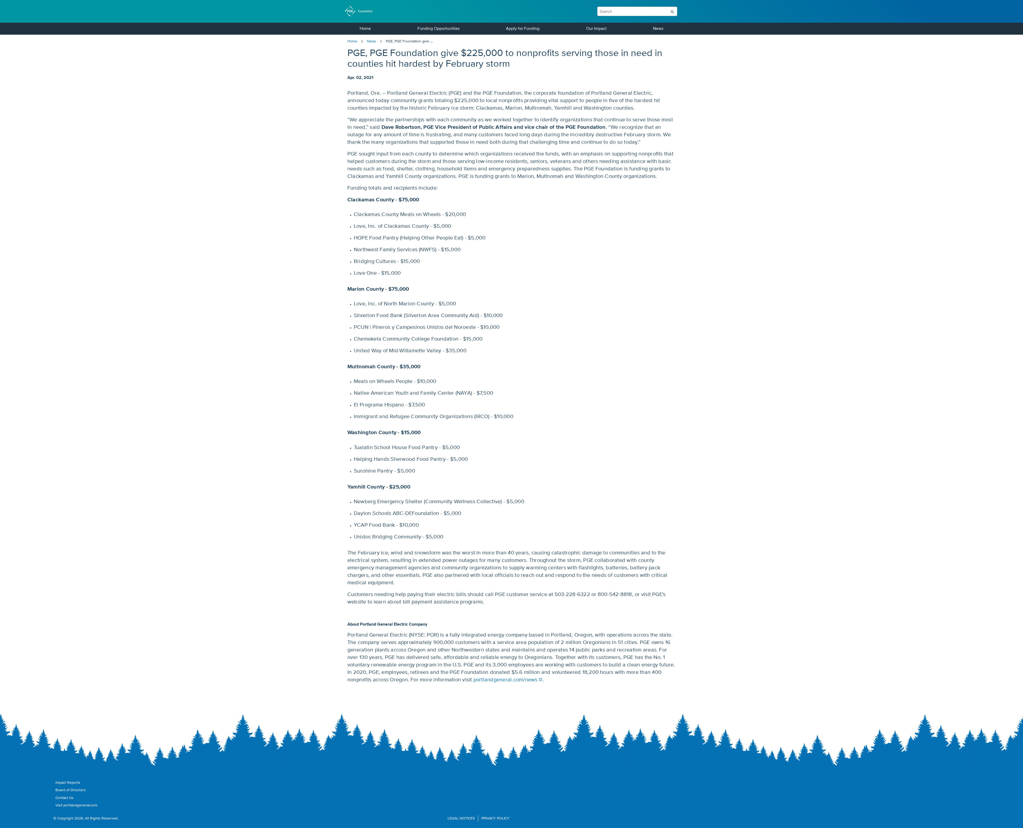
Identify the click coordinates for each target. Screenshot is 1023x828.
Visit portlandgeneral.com (76, 805)
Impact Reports (67, 783)
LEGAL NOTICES (461, 818)
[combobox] (611, 11)
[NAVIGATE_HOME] (362, 11)
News (658, 28)
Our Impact (596, 28)
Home (365, 28)
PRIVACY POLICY (495, 818)
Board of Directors (70, 790)
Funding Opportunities (438, 28)
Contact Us (64, 798)
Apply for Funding (522, 28)
